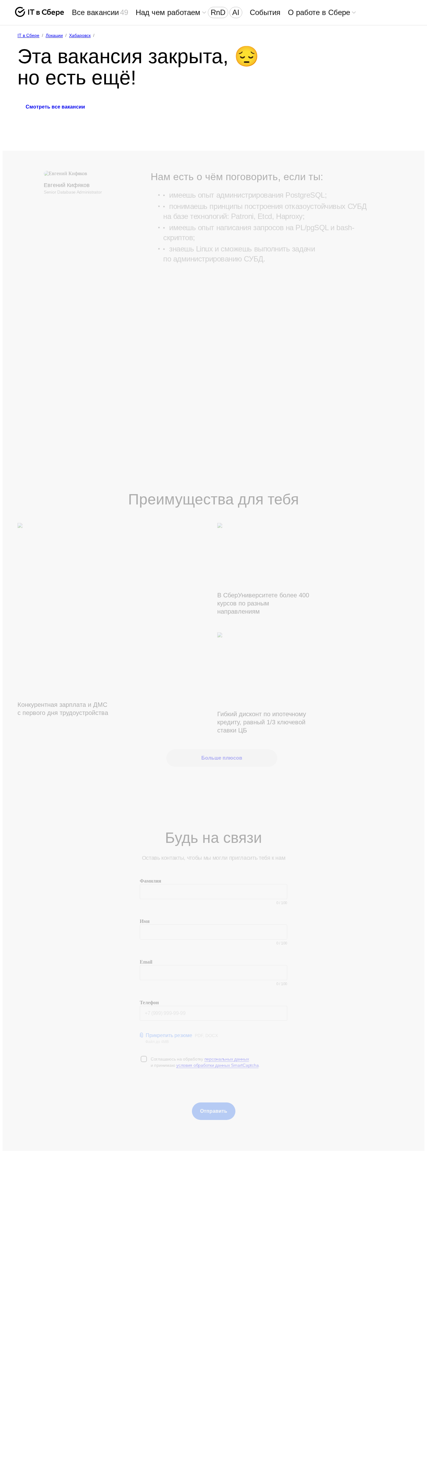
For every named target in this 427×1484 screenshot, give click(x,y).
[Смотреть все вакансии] (55, 124)
